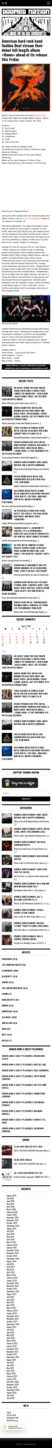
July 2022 (10, 1329)
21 (30, 639)
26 (17, 642)
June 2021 (10, 1365)
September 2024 (13, 1258)
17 (2, 639)
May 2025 (10, 1236)
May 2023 (10, 1302)
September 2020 (13, 1389)
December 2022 (13, 1316)
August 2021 (11, 1359)
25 (10, 642)
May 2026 (10, 1203)
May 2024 (10, 1269)
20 (23, 639)
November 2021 (12, 1351)
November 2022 (13, 1318)
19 (16, 639)
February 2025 (12, 1245)
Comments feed (13, 1417)
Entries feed (11, 1415)
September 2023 (13, 1291)
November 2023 (13, 1286)
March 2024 (11, 1275)
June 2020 (11, 1398)
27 (23, 642)
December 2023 (13, 1283)
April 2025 (11, 1239)
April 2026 (11, 1206)
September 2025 (13, 1225)
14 (30, 637)
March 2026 (11, 1209)
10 (3, 637)
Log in (9, 1412)
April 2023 (11, 1305)
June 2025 (10, 1234)
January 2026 (12, 1214)
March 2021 (11, 1373)
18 (10, 639)
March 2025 (11, 1242)
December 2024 (13, 1250)
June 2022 (10, 1332)
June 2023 (10, 1299)
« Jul (3, 650)
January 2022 (12, 1346)
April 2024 (11, 1272)
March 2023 (11, 1307)
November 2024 (13, 1253)
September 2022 (13, 1324)
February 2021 (12, 1376)
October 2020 (12, 1387)
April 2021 (10, 1370)
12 (16, 637)
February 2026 (12, 1212)
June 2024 (11, 1266)
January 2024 (12, 1280)
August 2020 (11, 1392)
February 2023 (12, 1310)
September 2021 (13, 1357)
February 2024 (12, 1277)
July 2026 (10, 1198)
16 (44, 637)
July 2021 (10, 1362)
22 (37, 639)
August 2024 (11, 1261)
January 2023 (12, 1313)
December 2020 (13, 1381)
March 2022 (11, 1340)
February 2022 (12, 1343)
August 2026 (11, 1195)
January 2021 (11, 1379)
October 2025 (12, 1223)
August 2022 (11, 1327)
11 (9, 637)
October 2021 (12, 1354)
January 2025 (12, 1247)
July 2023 (10, 1297)
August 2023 (11, 1294)
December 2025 (13, 1217)
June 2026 (10, 1201)
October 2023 (12, 1288)
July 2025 (10, 1231)
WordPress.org (12, 1420)
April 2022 (11, 1337)
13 (23, 637)
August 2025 (11, 1228)
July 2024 (10, 1264)
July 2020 (10, 1395)
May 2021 (10, 1368)
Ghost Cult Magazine (31, 218)
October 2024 (12, 1255)
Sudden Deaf (40, 115)
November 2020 (13, 1384)
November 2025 (13, 1220)
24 (3, 642)
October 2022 (12, 1321)
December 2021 (12, 1349)
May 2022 (10, 1335)
